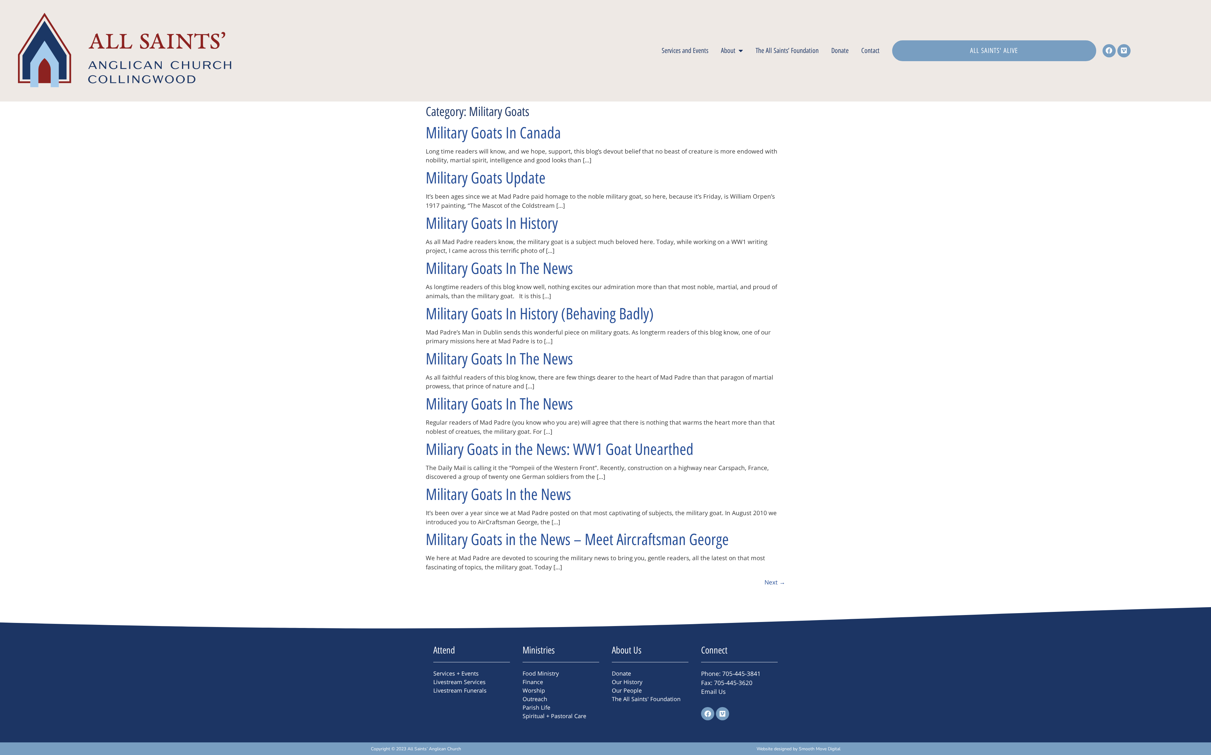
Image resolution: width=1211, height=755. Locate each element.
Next (774, 582)
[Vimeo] (1124, 50)
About (728, 50)
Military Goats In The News (499, 268)
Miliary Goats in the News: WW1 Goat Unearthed (559, 449)
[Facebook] (1109, 50)
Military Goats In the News (498, 494)
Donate (840, 50)
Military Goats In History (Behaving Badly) (540, 313)
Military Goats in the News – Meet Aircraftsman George (577, 539)
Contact (870, 50)
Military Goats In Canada (493, 132)
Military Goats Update (486, 178)
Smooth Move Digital (819, 749)
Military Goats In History (492, 223)
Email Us (713, 692)
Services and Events (685, 50)
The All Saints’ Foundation (787, 50)
